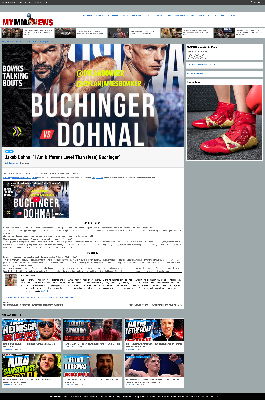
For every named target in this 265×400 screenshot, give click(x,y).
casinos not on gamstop (195, 73)
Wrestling (204, 16)
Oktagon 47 (59, 297)
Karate (168, 16)
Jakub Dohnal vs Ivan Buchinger (42, 297)
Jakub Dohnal (24, 297)
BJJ (148, 16)
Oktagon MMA (97, 178)
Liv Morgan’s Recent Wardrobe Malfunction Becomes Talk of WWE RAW (194, 33)
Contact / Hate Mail (41, 2)
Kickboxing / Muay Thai (185, 16)
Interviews (113, 16)
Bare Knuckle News (12, 321)
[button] (92, 227)
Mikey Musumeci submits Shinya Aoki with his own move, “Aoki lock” (155, 304)
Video (40, 321)
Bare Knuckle (137, 16)
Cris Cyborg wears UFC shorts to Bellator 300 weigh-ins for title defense (33, 304)
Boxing (159, 16)
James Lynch (9, 349)
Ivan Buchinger (13, 297)
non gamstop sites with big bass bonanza (202, 65)
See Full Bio (45, 291)
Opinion (124, 16)
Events (98, 16)
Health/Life (220, 16)
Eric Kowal (131, 385)
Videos (232, 16)
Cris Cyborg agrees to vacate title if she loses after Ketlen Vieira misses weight (36, 33)
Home (21, 2)
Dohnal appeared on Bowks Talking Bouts (20, 178)
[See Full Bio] (51, 291)
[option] (26, 33)
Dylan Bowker (13, 163)
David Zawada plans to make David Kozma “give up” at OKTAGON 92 (92, 344)
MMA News (28, 2)
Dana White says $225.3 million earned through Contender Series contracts (247, 33)
